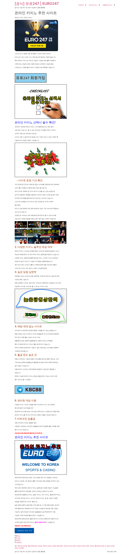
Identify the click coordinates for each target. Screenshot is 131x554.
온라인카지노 (93, 5)
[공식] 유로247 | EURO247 (37, 3)
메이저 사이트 (22, 546)
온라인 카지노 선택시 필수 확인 (53, 546)
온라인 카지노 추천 (70, 546)
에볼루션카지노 (108, 5)
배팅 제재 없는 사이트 (35, 546)
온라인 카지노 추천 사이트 (85, 546)
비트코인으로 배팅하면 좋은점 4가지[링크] (28, 433)
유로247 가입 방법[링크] (23, 526)
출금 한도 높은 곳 (100, 546)
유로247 (81, 5)
